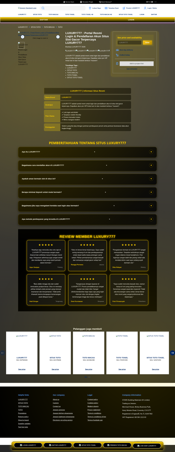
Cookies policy (93, 403)
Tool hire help (23, 427)
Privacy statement (94, 410)
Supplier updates (24, 423)
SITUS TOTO (37, 14)
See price (21, 369)
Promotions (22, 413)
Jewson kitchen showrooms (63, 413)
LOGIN (142, 14)
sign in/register (132, 69)
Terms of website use (95, 420)
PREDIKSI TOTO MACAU (118, 446)
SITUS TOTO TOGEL (126, 14)
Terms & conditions (94, 413)
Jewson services (59, 410)
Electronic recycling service (63, 420)
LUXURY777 (22, 14)
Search (43, 8)
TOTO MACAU (53, 14)
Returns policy (23, 417)
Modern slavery (93, 406)
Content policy (93, 399)
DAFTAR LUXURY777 (59, 446)
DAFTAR (154, 14)
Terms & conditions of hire (97, 417)
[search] (63, 8)
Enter (147, 43)
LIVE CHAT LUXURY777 (148, 445)
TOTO (20, 410)
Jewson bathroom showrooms (63, 417)
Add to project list (137, 64)
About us (56, 399)
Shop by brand (23, 420)
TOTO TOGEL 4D (87, 14)
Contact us (57, 406)
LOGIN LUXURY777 (29, 446)
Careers (56, 403)
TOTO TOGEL (70, 14)
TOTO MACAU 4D (106, 14)
